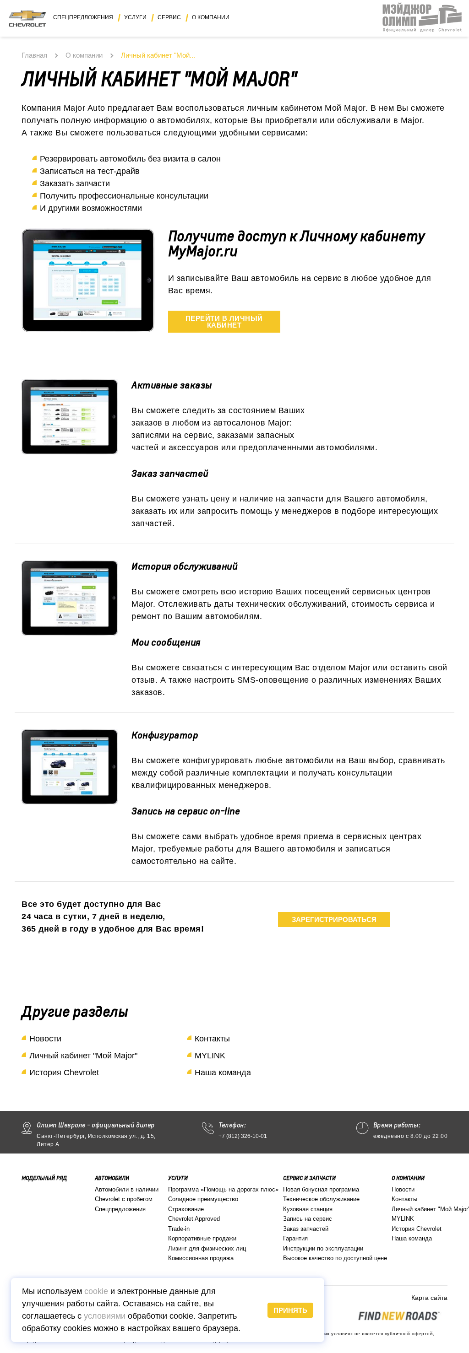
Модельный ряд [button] (44, 1178)
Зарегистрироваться (334, 919)
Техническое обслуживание (321, 1199)
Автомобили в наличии (126, 1189)
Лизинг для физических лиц (207, 1248)
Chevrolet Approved (194, 1218)
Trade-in (179, 1228)
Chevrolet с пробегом (124, 1199)
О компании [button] (210, 17)
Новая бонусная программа (321, 1189)
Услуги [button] (135, 17)
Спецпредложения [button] (83, 17)
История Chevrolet (64, 1072)
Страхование (186, 1209)
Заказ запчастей (305, 1228)
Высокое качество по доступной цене (335, 1258)
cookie (96, 1291)
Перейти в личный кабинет (224, 321)
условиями (104, 1316)
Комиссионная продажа (201, 1258)
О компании (84, 55)
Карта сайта (429, 1297)
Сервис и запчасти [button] (309, 1178)
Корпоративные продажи (202, 1238)
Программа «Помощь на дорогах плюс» (223, 1189)
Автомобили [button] (112, 1178)
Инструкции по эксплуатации (323, 1248)
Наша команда (223, 1072)
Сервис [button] (169, 17)
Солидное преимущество (203, 1199)
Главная (34, 55)
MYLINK (210, 1055)
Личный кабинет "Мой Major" (83, 1055)
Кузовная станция (308, 1209)
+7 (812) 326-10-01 (242, 1136)
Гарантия (295, 1238)
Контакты (212, 1038)
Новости (45, 1038)
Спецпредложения (120, 1209)
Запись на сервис (307, 1218)
